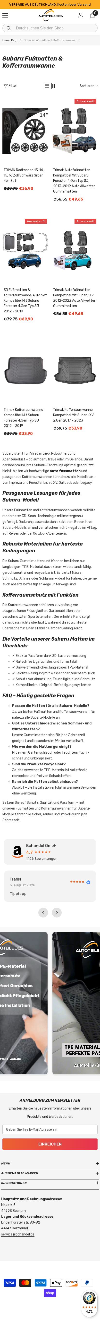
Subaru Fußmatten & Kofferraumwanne (51, 40)
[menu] (5, 15)
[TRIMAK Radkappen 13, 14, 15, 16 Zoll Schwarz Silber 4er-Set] (25, 131)
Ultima (47, 879)
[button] (47, 86)
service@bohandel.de (17, 1234)
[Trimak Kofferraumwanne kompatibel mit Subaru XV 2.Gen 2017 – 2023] (75, 370)
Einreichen (50, 1144)
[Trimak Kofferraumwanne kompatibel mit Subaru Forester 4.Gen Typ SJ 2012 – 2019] (25, 370)
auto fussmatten (65, 471)
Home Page (10, 40)
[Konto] (80, 15)
